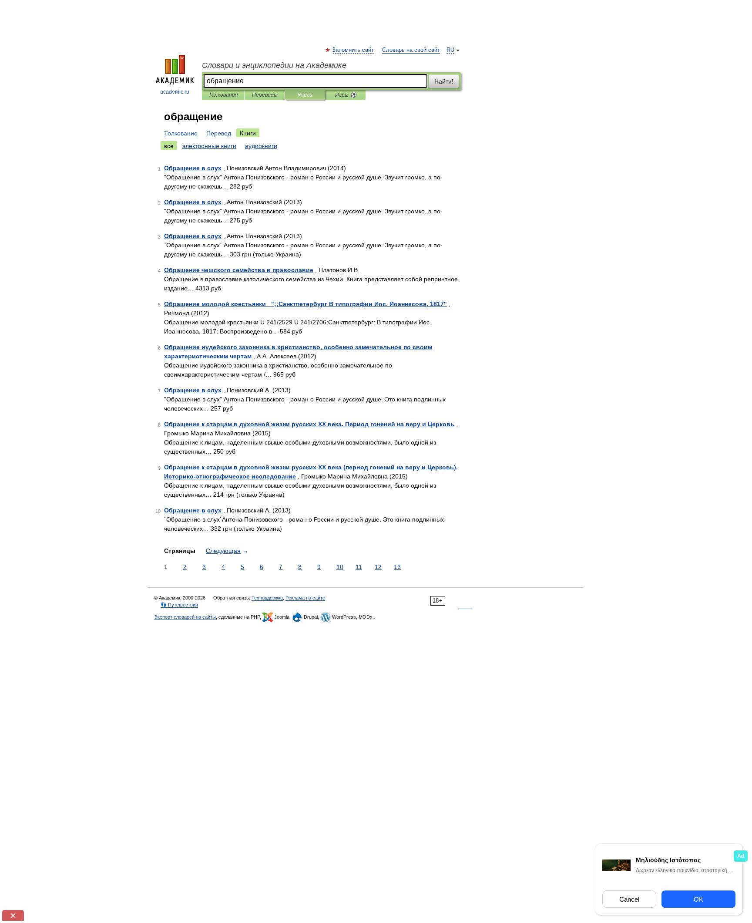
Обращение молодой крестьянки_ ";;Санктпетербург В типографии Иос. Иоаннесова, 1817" (305, 303)
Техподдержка (267, 597)
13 (397, 566)
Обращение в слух (193, 168)
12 (378, 566)
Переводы (265, 95)
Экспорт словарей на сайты (185, 617)
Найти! (443, 81)
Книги (305, 95)
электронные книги (209, 145)
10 (339, 566)
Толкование (181, 133)
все (169, 145)
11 (359, 566)
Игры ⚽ (345, 95)
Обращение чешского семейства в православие (238, 269)
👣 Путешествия (179, 604)
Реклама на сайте (305, 597)
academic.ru (174, 92)
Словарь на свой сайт (411, 50)
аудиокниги (261, 145)
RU (450, 50)
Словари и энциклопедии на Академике (274, 65)
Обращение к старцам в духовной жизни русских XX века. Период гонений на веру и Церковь (309, 424)
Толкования (223, 95)
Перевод (218, 133)
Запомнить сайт (353, 50)
